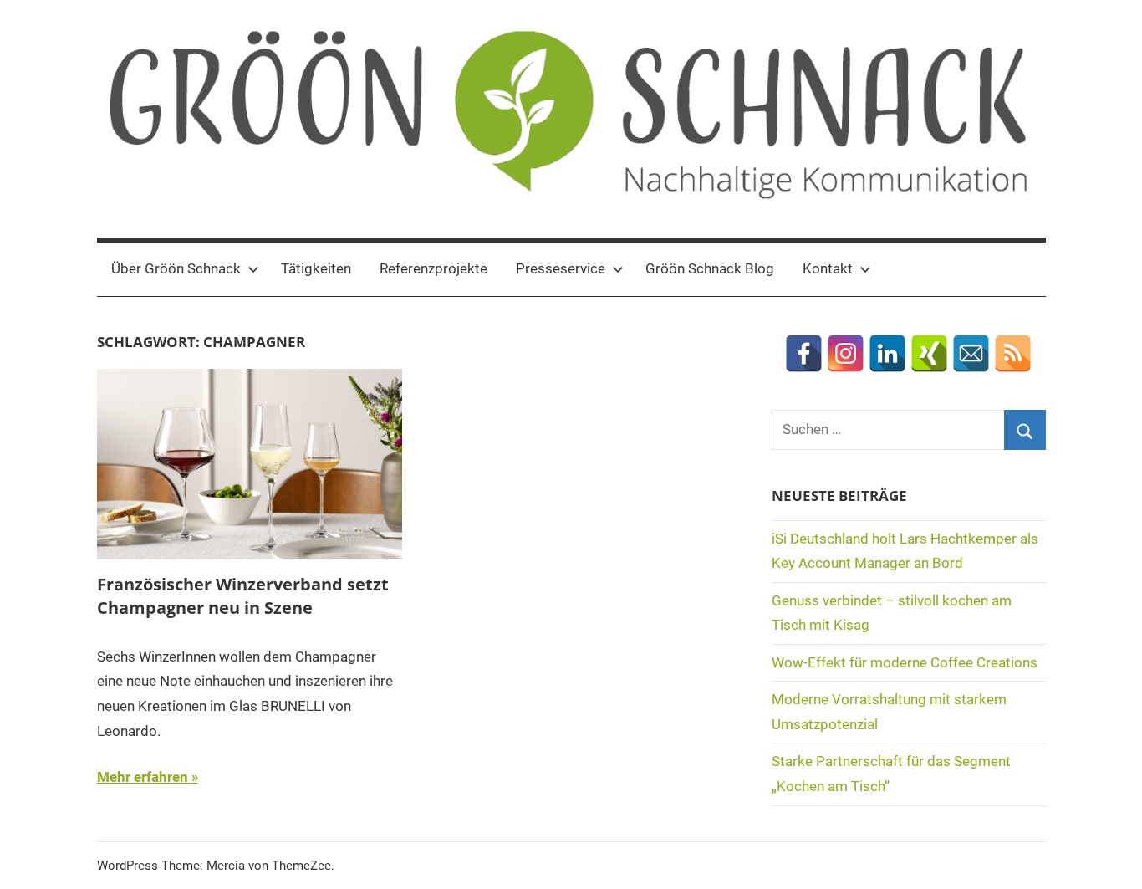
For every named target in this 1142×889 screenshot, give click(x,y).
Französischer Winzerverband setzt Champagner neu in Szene (243, 596)
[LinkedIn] (887, 353)
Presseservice (560, 268)
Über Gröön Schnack (176, 268)
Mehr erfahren (142, 777)
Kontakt (828, 268)
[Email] (971, 353)
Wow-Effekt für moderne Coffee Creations (904, 662)
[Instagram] (845, 353)
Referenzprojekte (433, 268)
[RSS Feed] (1013, 353)
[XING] (929, 353)
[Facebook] (804, 353)
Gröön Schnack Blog (709, 268)
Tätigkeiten (316, 268)
